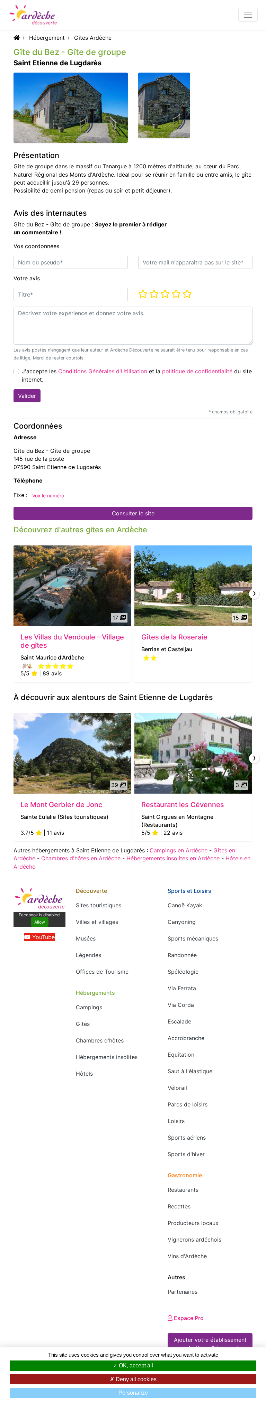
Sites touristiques (98, 905)
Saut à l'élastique (190, 1071)
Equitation (181, 1054)
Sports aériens (187, 1137)
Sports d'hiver (186, 1154)
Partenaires (182, 1291)
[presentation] (254, 594)
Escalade (179, 1021)
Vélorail (177, 1087)
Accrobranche (186, 1038)
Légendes (88, 955)
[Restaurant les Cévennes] (193, 753)
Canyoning (182, 921)
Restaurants (183, 1189)
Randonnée (182, 955)
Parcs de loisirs (187, 1104)
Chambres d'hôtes (100, 1040)
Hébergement (47, 37)
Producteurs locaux (193, 1222)
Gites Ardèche (93, 37)
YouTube (42, 937)
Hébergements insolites (107, 1057)
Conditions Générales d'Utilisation (102, 371)
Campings (89, 1007)
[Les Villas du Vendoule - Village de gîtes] (72, 585)
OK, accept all (135, 1365)
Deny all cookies (135, 1379)
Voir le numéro (48, 495)
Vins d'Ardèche (187, 1256)
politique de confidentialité (197, 371)
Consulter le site (133, 513)
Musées (86, 938)
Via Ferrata (182, 988)
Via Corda (181, 1004)
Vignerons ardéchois (194, 1239)
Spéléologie (183, 971)
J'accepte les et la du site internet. (137, 375)
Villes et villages (97, 921)
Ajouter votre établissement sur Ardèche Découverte (210, 1343)
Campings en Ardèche (178, 850)
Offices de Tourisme (102, 971)
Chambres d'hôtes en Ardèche (81, 858)
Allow (39, 922)
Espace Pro (188, 1318)
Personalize (133, 1393)
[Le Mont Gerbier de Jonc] (72, 753)
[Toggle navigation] (248, 15)
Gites (83, 1023)
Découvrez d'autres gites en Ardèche (80, 529)
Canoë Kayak (185, 905)
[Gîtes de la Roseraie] (193, 585)
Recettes (179, 1206)
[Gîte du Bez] (164, 104)
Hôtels (84, 1073)
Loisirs (176, 1120)
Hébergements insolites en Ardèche (173, 858)
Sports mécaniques (193, 938)
